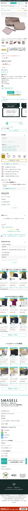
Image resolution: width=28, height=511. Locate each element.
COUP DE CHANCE (13, 307)
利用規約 (3, 443)
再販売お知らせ (8, 88)
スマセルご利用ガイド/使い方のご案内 (10, 420)
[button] (13, 116)
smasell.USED (6, 10)
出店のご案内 (4, 455)
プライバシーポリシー (6, 445)
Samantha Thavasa (23, 357)
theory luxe (22, 325)
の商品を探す (11, 163)
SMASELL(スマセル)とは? (7, 413)
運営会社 (3, 416)
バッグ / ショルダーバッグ (8, 141)
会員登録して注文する (10, 92)
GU (11, 280)
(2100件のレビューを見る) (14, 231)
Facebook (6, 435)
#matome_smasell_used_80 (9, 146)
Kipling (2, 357)
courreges (12, 325)
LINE (5, 432)
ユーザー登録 (4, 453)
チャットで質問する (14, 130)
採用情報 (3, 418)
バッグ (3, 139)
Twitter (6, 437)
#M (18, 146)
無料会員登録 (13, 2)
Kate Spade (13, 357)
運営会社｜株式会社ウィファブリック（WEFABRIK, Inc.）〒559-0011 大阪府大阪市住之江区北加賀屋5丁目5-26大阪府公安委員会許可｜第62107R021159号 (14, 497)
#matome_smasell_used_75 (9, 150)
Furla (1, 376)
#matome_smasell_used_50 (9, 149)
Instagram (6, 430)
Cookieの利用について (6, 447)
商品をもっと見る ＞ (14, 334)
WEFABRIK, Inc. (18, 500)
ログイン (21, 3)
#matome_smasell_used (8, 147)
